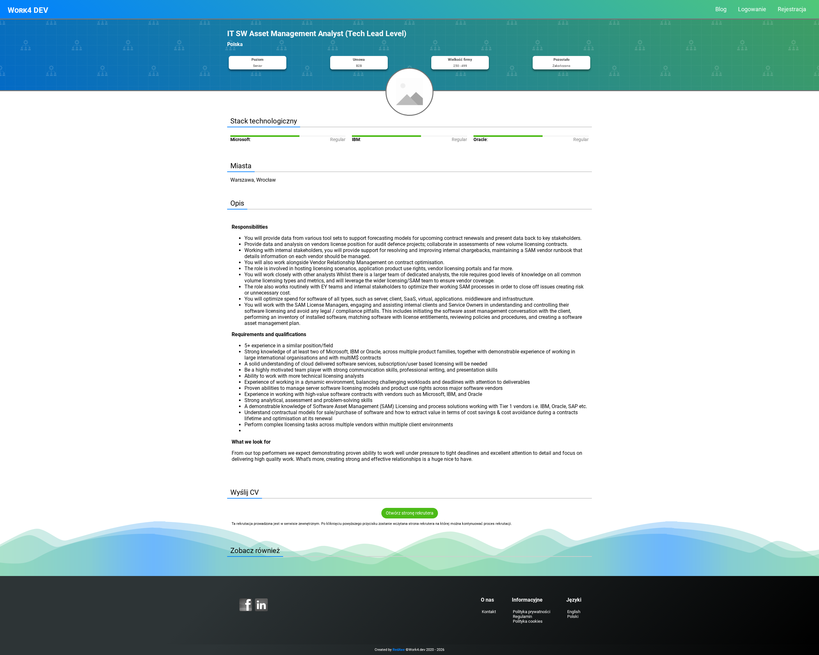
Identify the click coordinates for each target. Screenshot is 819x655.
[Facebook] (245, 604)
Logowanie (752, 9)
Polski (572, 616)
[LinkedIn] (261, 604)
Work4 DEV (28, 10)
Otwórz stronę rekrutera (409, 513)
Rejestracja (792, 9)
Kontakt (489, 611)
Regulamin (522, 616)
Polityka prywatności (531, 611)
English (573, 611)
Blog (721, 9)
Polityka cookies (528, 621)
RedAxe (399, 650)
